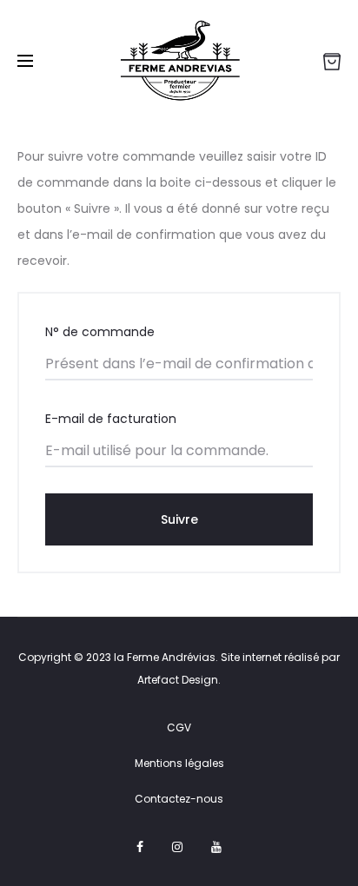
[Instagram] (177, 847)
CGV (179, 727)
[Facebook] (139, 847)
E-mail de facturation (110, 418)
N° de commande (100, 332)
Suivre (179, 519)
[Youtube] (216, 847)
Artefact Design (177, 679)
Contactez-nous (179, 798)
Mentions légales (179, 763)
